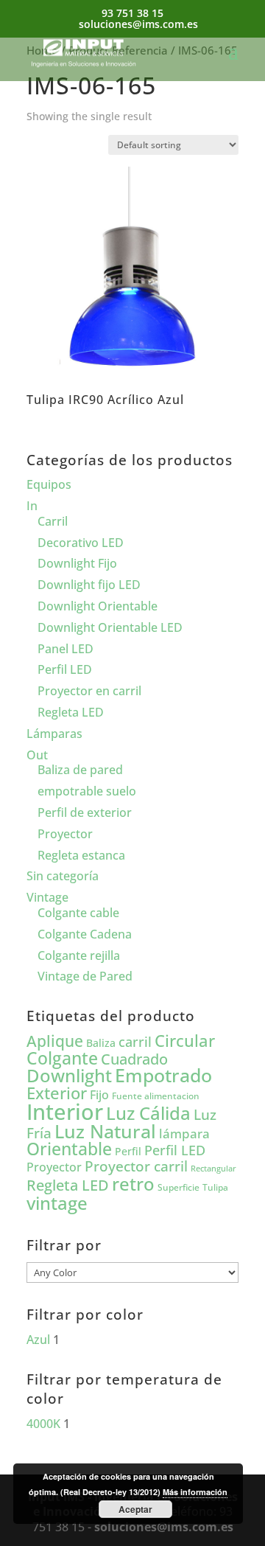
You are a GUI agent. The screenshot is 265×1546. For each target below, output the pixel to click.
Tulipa (215, 1187)
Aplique (54, 1041)
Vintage (47, 897)
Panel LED (65, 649)
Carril (53, 521)
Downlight (69, 1075)
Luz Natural (105, 1130)
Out (37, 755)
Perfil (128, 1151)
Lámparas (54, 733)
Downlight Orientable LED (110, 627)
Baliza (101, 1043)
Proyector (65, 834)
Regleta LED (71, 712)
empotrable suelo (87, 791)
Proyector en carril (89, 691)
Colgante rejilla (79, 955)
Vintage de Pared (85, 976)
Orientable (69, 1149)
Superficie (178, 1187)
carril (135, 1042)
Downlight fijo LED (89, 585)
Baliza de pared (80, 770)
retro (133, 1183)
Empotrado (163, 1074)
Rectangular (213, 1168)
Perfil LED (65, 669)
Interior (64, 1112)
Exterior (56, 1093)
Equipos (48, 484)
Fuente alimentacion (155, 1095)
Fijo (99, 1095)
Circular (185, 1040)
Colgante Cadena (85, 934)
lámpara (184, 1133)
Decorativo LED (81, 543)
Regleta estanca (81, 855)
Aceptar (135, 1509)
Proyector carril (136, 1166)
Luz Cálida (148, 1113)
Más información (195, 1491)
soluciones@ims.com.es (163, 1527)
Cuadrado (134, 1058)
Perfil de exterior (85, 812)
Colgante (62, 1058)
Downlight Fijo (77, 563)
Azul (38, 1339)
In (32, 506)
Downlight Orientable (98, 606)
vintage (57, 1203)
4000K (43, 1424)
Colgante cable (78, 913)
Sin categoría (62, 876)
